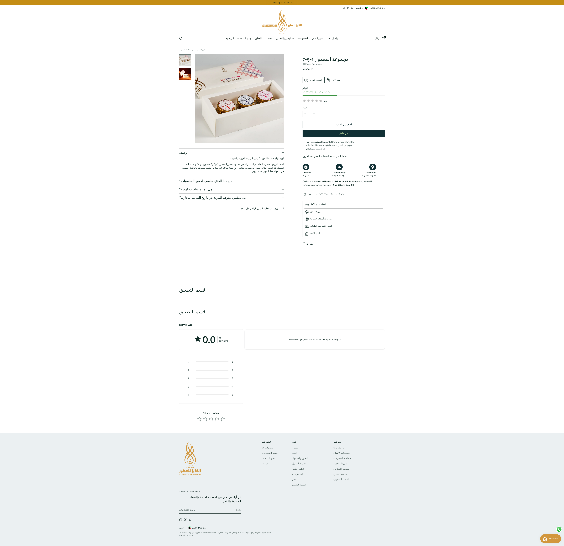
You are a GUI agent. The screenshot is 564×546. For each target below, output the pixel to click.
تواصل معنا (338, 447)
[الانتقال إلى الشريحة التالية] (382, 271)
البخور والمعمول (300, 458)
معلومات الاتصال (341, 452)
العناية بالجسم (299, 484)
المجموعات (297, 474)
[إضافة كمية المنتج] (314, 114)
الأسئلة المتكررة (341, 479)
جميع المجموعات (269, 452)
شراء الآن (343, 133)
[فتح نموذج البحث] (181, 38)
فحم (294, 479)
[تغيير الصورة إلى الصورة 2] (185, 74)
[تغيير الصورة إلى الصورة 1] (185, 60)
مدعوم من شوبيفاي (186, 535)
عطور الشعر (298, 468)
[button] (211, 362)
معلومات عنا (267, 447)
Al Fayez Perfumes (312, 64)
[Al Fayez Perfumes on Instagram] (344, 8)
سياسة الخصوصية (342, 458)
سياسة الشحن (340, 474)
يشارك (309, 243)
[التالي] (299, 2)
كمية (305, 107)
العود (294, 452)
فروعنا (264, 463)
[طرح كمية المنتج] (305, 114)
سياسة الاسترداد (341, 468)
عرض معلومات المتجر (315, 148)
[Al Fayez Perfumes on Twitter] (347, 8)
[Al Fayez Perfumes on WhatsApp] (351, 8)
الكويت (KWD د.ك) (376, 8)
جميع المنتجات (268, 458)
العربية (358, 8)
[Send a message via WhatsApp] (559, 529)
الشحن (317, 156)
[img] (313, 101)
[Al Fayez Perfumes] (282, 21)
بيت (180, 49)
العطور (295, 447)
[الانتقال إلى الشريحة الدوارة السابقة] (375, 271)
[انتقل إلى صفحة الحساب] (377, 38)
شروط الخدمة (340, 463)
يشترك (238, 510)
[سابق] (264, 2)
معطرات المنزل (300, 463)
